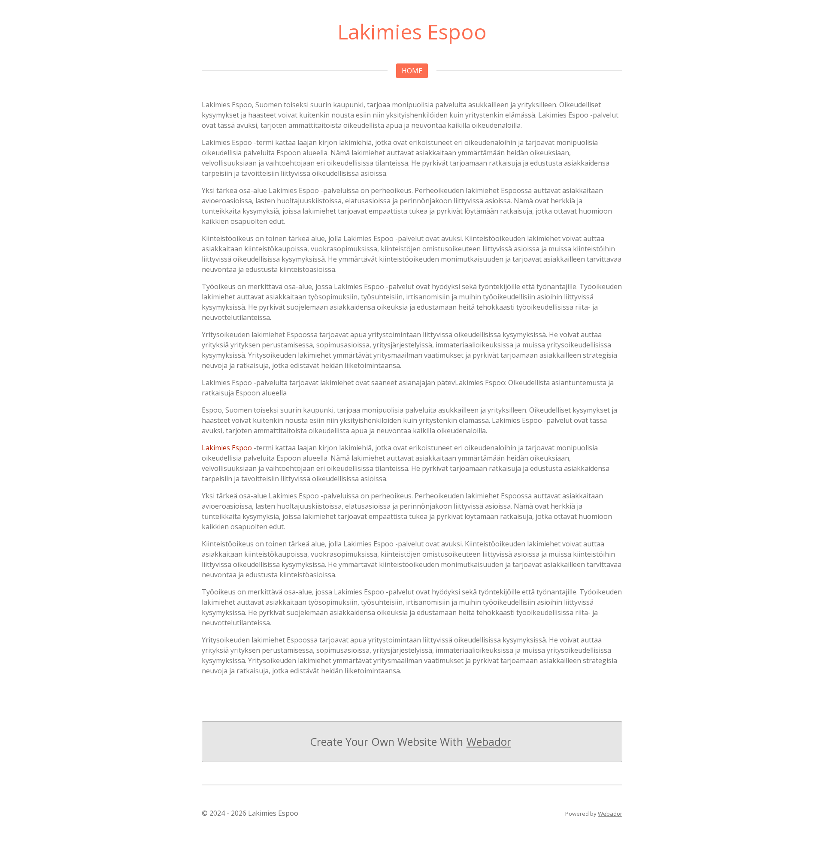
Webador (489, 741)
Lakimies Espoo (227, 447)
